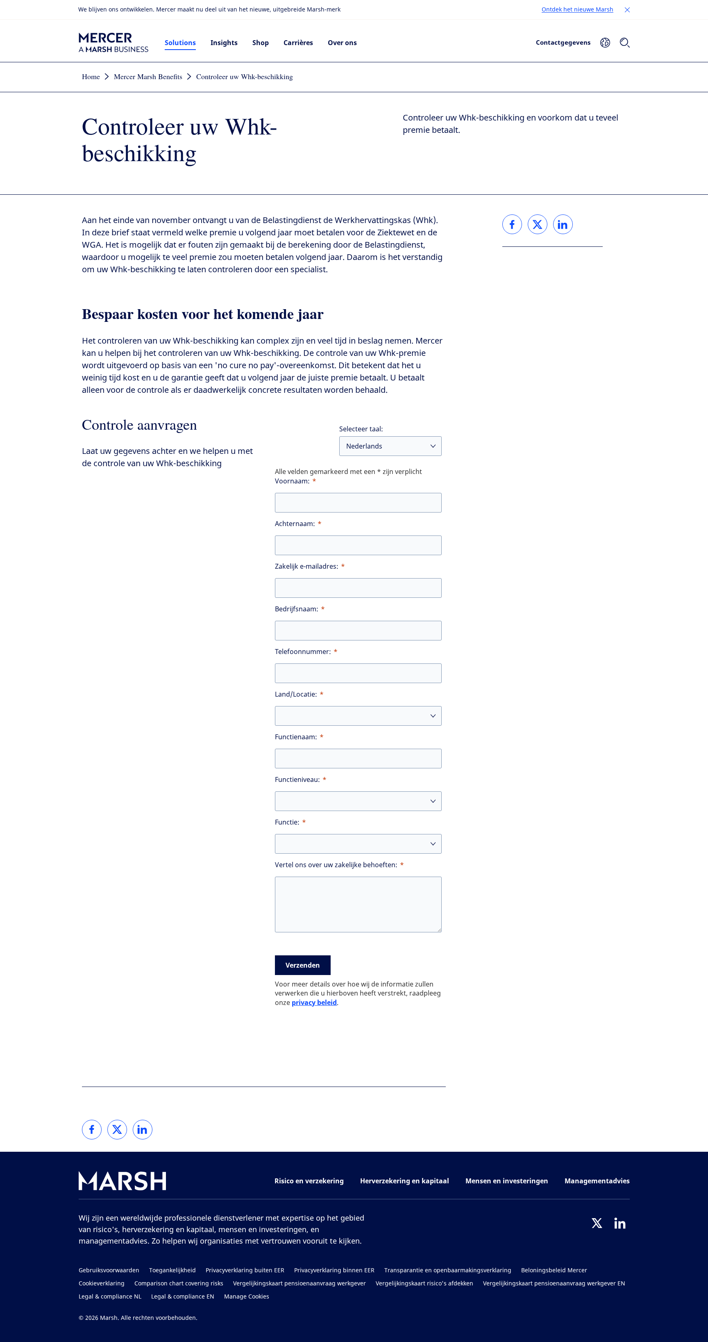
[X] (597, 1223)
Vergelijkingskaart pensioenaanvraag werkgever (299, 1283)
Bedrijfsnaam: (296, 609)
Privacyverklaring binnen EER (334, 1270)
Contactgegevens (563, 42)
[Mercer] (113, 42)
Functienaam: (296, 737)
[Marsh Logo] (122, 1182)
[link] (91, 1129)
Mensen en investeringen (506, 1180)
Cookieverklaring (102, 1283)
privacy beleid (314, 1002)
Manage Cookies (246, 1296)
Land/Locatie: (296, 694)
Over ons (342, 42)
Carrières (298, 42)
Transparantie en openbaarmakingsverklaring (447, 1270)
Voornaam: (292, 481)
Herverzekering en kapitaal (404, 1180)
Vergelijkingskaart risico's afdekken (424, 1283)
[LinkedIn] (619, 1223)
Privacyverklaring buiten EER (245, 1270)
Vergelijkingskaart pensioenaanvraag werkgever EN (554, 1283)
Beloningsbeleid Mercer (554, 1270)
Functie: (287, 822)
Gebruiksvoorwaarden (109, 1270)
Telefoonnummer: (303, 651)
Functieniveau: (297, 779)
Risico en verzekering (309, 1180)
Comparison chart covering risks (178, 1283)
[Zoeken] (625, 43)
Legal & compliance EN (182, 1296)
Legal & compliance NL (110, 1296)
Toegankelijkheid (172, 1270)
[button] (627, 9)
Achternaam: (295, 524)
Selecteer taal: (361, 429)
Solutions (180, 42)
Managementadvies (597, 1180)
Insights (224, 42)
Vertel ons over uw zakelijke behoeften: (336, 865)
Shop (260, 42)
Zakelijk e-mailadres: (306, 566)
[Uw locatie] (605, 43)
